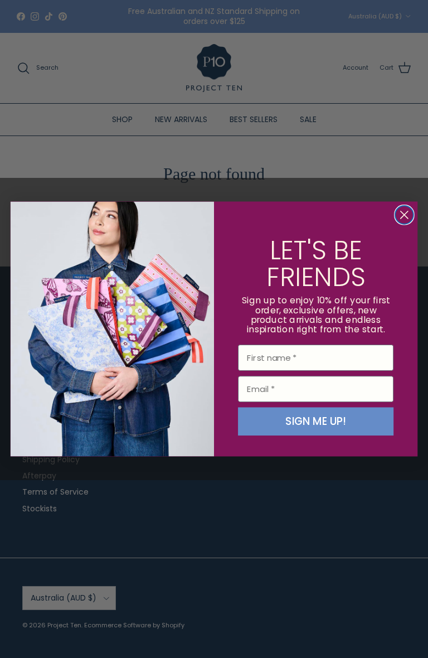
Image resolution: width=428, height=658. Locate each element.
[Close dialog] (404, 215)
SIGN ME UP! (315, 421)
